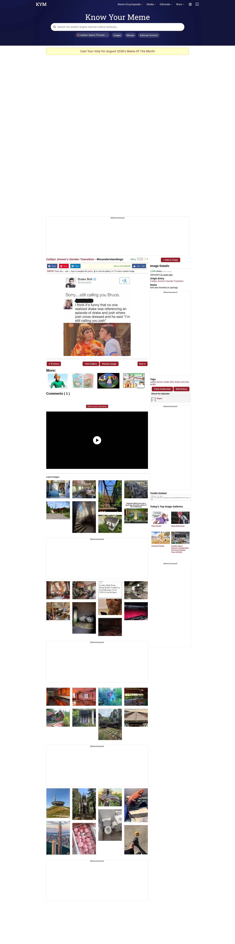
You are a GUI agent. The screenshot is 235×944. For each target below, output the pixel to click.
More (179, 4)
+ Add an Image (170, 260)
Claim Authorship (162, 389)
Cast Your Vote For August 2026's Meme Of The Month (117, 51)
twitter (153, 384)
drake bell (169, 382)
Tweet (76, 266)
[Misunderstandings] (97, 315)
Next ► (142, 364)
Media (150, 4)
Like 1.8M (140, 266)
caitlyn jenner (156, 382)
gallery (90, 271)
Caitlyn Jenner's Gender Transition (70, 259)
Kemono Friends (157, 546)
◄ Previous (53, 364)
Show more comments (97, 406)
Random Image (109, 364)
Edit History (181, 389)
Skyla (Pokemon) (177, 526)
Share (53, 266)
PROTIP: (50, 271)
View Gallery (91, 364)
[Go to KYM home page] (41, 5)
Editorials (165, 4)
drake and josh (182, 382)
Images (117, 35)
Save (64, 266)
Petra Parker (156, 526)
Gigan (159, 398)
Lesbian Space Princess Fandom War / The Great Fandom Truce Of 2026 (180, 549)
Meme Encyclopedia (129, 4)
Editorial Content (149, 35)
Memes (130, 35)
